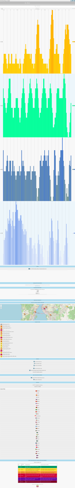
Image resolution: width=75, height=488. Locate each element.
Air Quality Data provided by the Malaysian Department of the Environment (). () (37, 285)
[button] (44, 309)
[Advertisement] (23, 276)
